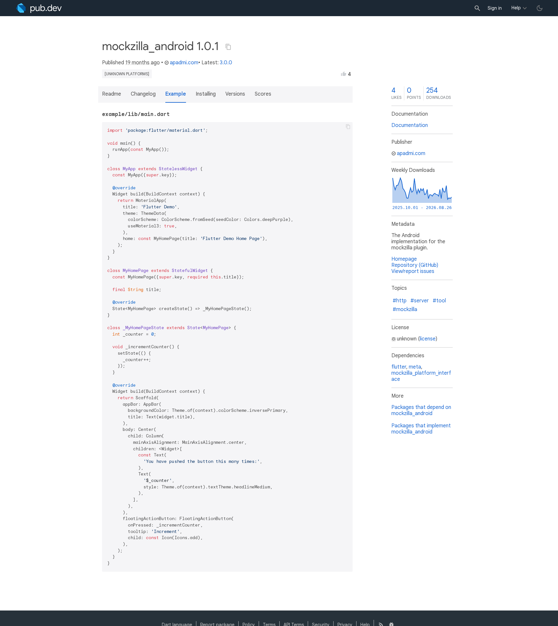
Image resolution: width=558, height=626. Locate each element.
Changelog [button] (143, 94)
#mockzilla (405, 309)
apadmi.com (184, 62)
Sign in (495, 8)
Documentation (409, 125)
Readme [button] (111, 94)
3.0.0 (226, 62)
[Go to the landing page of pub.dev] (39, 8)
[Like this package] (343, 73)
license (428, 339)
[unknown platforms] (127, 73)
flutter (398, 367)
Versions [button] (235, 94)
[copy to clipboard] (348, 126)
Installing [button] (206, 94)
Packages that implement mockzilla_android (421, 429)
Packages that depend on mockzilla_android (421, 410)
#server (419, 300)
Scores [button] (263, 94)
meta (415, 367)
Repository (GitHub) (414, 265)
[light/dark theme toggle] (539, 8)
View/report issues (412, 271)
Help (516, 8)
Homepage (404, 259)
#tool (439, 300)
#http (400, 300)
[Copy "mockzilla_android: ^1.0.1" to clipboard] (228, 47)
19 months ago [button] (142, 62)
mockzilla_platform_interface (421, 376)
